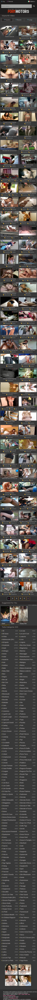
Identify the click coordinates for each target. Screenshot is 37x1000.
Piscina (22, 742)
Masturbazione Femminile (28, 659)
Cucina (4, 777)
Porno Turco (24, 754)
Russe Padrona (25, 791)
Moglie (22, 679)
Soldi (21, 846)
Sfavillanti (23, 843)
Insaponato (6, 934)
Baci (3, 674)
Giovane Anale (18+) (9, 897)
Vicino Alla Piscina (26, 952)
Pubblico (33, 38)
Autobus (5, 665)
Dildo (4, 797)
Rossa (32, 551)
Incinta (4, 920)
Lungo (30, 20)
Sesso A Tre (24, 831)
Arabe (4, 656)
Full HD (4, 877)
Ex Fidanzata (6, 840)
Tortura (22, 903)
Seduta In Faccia (25, 820)
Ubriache (23, 920)
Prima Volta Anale (25, 760)
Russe (22, 788)
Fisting (4, 866)
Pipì (21, 740)
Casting (4, 725)
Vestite (22, 940)
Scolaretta (23, 814)
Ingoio (4, 932)
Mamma (22, 651)
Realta (22, 777)
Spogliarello (24, 866)
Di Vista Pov (6, 791)
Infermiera (5, 926)
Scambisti (23, 811)
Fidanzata (5, 857)
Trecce (22, 914)
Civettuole (5, 745)
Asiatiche (6, 52)
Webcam (23, 957)
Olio (21, 702)
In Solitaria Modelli (8, 914)
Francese (5, 871)
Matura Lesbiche (25, 671)
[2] (28, 598)
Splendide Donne (25, 38)
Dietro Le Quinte (7, 794)
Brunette (13, 109)
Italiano (4, 946)
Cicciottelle (6, 742)
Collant (4, 754)
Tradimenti (23, 906)
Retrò (22, 783)
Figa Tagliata (6, 863)
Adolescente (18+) (8, 639)
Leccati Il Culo (24, 633)
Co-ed (4, 751)
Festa (4, 851)
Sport (21, 869)
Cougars (5, 771)
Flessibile (5, 869)
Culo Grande (6, 788)
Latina (13, 280)
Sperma (22, 857)
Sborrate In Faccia (26, 808)
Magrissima (23, 648)
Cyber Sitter (24, 994)
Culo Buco (5, 783)
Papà (21, 719)
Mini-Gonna (23, 676)
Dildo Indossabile (8, 800)
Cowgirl (4, 774)
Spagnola (23, 851)
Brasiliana (13, 508)
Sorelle (22, 848)
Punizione (23, 765)
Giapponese (13, 523)
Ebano (4, 828)
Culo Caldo (6, 785)
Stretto (22, 877)
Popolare (7, 20)
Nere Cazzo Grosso (26, 691)
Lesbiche (23, 636)
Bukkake (5, 702)
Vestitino (23, 943)
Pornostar (32, 24)
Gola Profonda (7, 906)
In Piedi (15, 195)
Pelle (21, 725)
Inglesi (4, 929)
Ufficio (22, 923)
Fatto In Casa (6, 848)
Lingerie (22, 642)
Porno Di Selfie (25, 748)
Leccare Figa (6, 957)
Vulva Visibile (24, 955)
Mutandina (23, 682)
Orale (22, 705)
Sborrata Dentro (32, 266)
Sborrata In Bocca (25, 803)
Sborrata (23, 797)
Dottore (4, 826)
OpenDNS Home (11, 995)
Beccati (4, 679)
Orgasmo (23, 708)
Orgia (22, 711)
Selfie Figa (23, 826)
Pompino (30, 280)
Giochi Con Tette (7, 894)
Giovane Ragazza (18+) (10, 900)
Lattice (4, 955)
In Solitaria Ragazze (8, 917)
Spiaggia (23, 860)
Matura (13, 124)
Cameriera (5, 711)
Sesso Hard (13, 52)
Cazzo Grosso (6, 731)
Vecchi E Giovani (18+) (27, 937)
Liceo (22, 639)
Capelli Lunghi (7, 717)
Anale (25, 280)
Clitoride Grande (7, 748)
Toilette (22, 900)
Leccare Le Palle (7, 960)
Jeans (4, 949)
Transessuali (24, 912)
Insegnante (6, 937)
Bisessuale (6, 694)
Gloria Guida (6, 903)
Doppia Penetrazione (9, 820)
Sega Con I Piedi (25, 823)
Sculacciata (23, 817)
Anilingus (5, 651)
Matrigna (23, 662)
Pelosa (22, 728)
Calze (4, 705)
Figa (32, 309)
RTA (15, 996)
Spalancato (23, 854)
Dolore (4, 811)
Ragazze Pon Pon (26, 771)
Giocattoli (5, 891)
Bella (32, 95)
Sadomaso (23, 794)
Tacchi (22, 883)
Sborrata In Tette (25, 805)
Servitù (22, 828)
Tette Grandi (26, 95)
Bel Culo (5, 682)
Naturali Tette (31, 223)
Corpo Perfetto (7, 768)
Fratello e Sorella (8, 874)
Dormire (5, 823)
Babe (31, 480)
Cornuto (5, 762)
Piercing (22, 737)
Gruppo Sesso (7, 909)
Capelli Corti (6, 714)
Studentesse (24, 880)
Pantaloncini (24, 717)
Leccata (22, 631)
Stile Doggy (23, 871)
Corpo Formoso (7, 765)
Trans (22, 909)
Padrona (23, 714)
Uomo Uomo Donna (26, 932)
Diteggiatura (10, 380)
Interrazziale (6, 943)
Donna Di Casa (7, 814)
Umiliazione (24, 926)
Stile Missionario (25, 874)
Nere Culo (23, 694)
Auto (3, 662)
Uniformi (22, 929)
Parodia (22, 722)
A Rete (4, 636)
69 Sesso (5, 633)
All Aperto (5, 642)
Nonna (22, 697)
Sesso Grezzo (24, 834)
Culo (3, 780)
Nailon (22, 685)
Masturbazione (24, 656)
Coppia (14, 252)
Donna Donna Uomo (9, 817)
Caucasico (5, 728)
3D (3, 631)
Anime (4, 654)
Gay (3, 1)
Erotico (4, 837)
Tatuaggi (23, 886)
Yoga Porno (24, 960)
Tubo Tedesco (24, 917)
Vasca (22, 934)
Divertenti (5, 805)
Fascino (5, 846)
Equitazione (6, 834)
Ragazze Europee (26, 768)
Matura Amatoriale (26, 668)
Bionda (32, 52)
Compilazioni (6, 757)
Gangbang (5, 880)
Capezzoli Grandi (8, 722)
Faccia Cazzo (6, 843)
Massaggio (23, 654)
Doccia (4, 808)
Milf (17, 181)
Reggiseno (23, 780)
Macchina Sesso (25, 645)
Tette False (23, 891)
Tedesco (22, 889)
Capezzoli (5, 719)
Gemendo (5, 886)
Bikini (4, 688)
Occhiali (22, 699)
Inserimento (6, 940)
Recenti (19, 20)
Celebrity (5, 737)
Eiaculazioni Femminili (9, 831)
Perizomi (23, 731)
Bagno (4, 676)
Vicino (22, 949)
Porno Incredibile (25, 751)
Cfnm (4, 740)
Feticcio (4, 854)
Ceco (4, 734)
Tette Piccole (24, 897)
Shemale (10, 1)
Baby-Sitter (6, 671)
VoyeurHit (15, 26)
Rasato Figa (24, 774)
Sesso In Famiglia (26, 840)
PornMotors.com (13, 998)
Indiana (4, 923)
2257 (19, 994)
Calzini (4, 708)
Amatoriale (25, 52)
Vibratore (23, 946)
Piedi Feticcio (24, 734)
